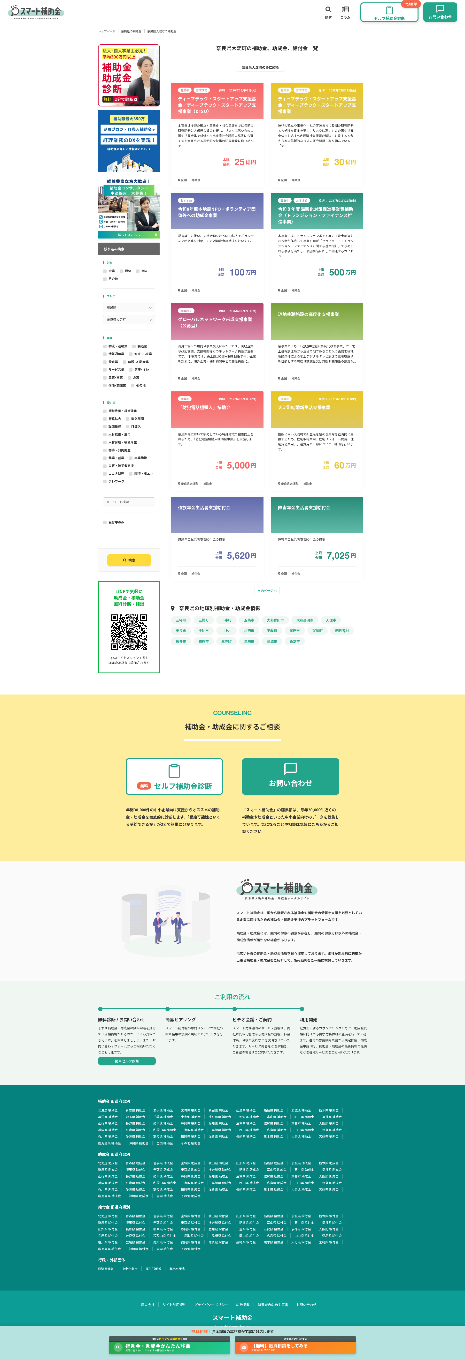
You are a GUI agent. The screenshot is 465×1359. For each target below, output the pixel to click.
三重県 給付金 (246, 1229)
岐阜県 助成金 (163, 1176)
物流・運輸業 (117, 346)
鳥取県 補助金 (194, 1130)
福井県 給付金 (332, 1222)
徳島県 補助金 (332, 1130)
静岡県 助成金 (191, 1176)
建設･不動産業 (138, 361)
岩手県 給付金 (163, 1216)
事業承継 (140, 457)
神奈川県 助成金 (220, 1169)
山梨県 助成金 (108, 1176)
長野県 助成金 (135, 1176)
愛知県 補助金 (218, 1123)
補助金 (196, 180)
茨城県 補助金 (301, 1110)
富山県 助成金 (277, 1169)
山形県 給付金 (246, 1216)
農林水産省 (177, 1268)
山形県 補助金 (246, 1110)
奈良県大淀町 (189, 483)
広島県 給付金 (277, 1235)
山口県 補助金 (304, 1130)
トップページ (107, 31)
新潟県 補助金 (249, 1116)
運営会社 (148, 1304)
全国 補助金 (164, 1143)
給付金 (196, 573)
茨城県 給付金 (301, 1216)
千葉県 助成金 (163, 1169)
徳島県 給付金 (332, 1235)
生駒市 (249, 641)
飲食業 (113, 361)
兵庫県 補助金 (108, 1130)
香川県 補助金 (108, 1136)
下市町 (226, 620)
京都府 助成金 (301, 1176)
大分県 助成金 (301, 1189)
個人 (144, 271)
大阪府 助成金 (329, 1176)
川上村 (226, 630)
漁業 (136, 377)
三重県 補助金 (246, 1123)
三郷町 (204, 620)
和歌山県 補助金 (164, 1130)
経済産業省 (106, 1268)
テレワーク (116, 481)
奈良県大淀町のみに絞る (260, 67)
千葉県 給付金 (163, 1222)
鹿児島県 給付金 (109, 1249)
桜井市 (181, 641)
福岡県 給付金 (191, 1242)
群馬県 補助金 (108, 1116)
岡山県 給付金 (249, 1235)
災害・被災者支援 (121, 465)
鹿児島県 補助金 (109, 1143)
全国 (183, 180)
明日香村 (342, 630)
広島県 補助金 (277, 1130)
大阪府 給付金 (329, 1229)
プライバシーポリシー (211, 1304)
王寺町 (226, 641)
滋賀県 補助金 (273, 1123)
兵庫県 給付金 (108, 1235)
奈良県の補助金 (131, 31)
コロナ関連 (116, 473)
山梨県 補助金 (108, 1123)
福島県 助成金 (273, 1163)
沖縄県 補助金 (138, 1143)
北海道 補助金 (108, 1110)
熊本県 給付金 (273, 1242)
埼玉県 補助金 (135, 1116)
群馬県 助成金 (108, 1169)
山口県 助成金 (304, 1182)
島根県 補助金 (221, 1130)
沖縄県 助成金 (138, 1196)
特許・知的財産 (119, 450)
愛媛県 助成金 (135, 1189)
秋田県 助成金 (218, 1163)
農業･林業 (115, 377)
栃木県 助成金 (329, 1163)
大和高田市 (304, 620)
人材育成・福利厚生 (122, 442)
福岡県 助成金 (191, 1189)
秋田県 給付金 (218, 1216)
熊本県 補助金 (273, 1136)
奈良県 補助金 (135, 1130)
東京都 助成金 (191, 1169)
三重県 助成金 (246, 1176)
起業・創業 (116, 457)
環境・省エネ (143, 473)
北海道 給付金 (108, 1216)
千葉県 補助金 (163, 1116)
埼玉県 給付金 (135, 1222)
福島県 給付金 (273, 1216)
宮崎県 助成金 (329, 1189)
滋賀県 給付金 (273, 1229)
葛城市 (272, 641)
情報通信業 (116, 353)
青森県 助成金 (135, 1163)
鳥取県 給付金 (194, 1235)
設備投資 (114, 426)
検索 (131, 560)
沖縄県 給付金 (138, 1249)
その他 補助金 (191, 1143)
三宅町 (181, 620)
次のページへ (267, 590)
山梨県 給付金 (108, 1229)
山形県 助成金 (246, 1163)
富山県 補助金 (277, 1116)
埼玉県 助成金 (135, 1169)
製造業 (142, 346)
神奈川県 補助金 (220, 1116)
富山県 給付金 (277, 1222)
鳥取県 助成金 (194, 1182)
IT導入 (136, 426)
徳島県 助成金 (332, 1182)
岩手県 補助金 (163, 1110)
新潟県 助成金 (249, 1169)
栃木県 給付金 (329, 1216)
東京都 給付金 (191, 1222)
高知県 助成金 (163, 1189)
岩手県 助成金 (163, 1163)
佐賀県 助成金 (218, 1189)
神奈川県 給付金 (220, 1222)
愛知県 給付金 (218, 1229)
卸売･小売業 (143, 353)
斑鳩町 (317, 630)
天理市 (331, 620)
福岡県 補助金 (191, 1136)
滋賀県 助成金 (273, 1176)
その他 (113, 278)
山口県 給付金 (304, 1235)
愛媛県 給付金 (135, 1242)
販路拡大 (114, 418)
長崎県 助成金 (246, 1189)
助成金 (196, 290)
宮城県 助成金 (191, 1163)
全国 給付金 (164, 1249)
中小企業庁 (130, 1268)
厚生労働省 (153, 1268)
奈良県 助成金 (135, 1182)
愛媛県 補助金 (135, 1136)
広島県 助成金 (277, 1182)
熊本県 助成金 (273, 1189)
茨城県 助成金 (301, 1163)
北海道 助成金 (108, 1163)
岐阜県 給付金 (163, 1229)
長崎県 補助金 (246, 1136)
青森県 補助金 (135, 1110)
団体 (128, 271)
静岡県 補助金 (191, 1123)
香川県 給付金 (108, 1242)
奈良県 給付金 (135, 1235)
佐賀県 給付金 (218, 1242)
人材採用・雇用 (119, 434)
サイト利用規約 (174, 1304)
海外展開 (137, 418)
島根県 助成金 (221, 1182)
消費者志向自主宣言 (273, 1304)
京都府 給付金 (301, 1229)
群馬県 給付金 (108, 1222)
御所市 (295, 630)
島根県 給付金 (221, 1235)
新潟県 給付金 (249, 1222)
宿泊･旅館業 (117, 385)
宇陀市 (204, 630)
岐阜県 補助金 (163, 1123)
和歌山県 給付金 (164, 1235)
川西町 (249, 630)
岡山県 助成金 (249, 1182)
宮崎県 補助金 (329, 1136)
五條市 (249, 620)
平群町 (272, 630)
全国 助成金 (164, 1196)
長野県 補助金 (135, 1123)
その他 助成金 (191, 1196)
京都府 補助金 (301, 1123)
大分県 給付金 (301, 1242)
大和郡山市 (275, 620)
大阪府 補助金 (329, 1123)
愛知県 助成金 (218, 1176)
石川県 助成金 (304, 1169)
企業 (111, 271)
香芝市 (295, 641)
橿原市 (204, 641)
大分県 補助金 (301, 1136)
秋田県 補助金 (218, 1110)
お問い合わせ (306, 1304)
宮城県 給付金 (191, 1216)
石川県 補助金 (304, 1116)
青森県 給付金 (135, 1216)
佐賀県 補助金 (218, 1136)
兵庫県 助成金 (108, 1182)
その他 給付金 (191, 1249)
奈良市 (181, 630)
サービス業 (116, 369)
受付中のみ (116, 522)
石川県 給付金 (304, 1222)
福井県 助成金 (332, 1169)
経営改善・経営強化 (122, 410)
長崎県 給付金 (246, 1242)
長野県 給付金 (135, 1229)
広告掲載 (243, 1304)
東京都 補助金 (191, 1116)
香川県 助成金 (108, 1189)
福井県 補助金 (332, 1116)
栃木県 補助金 (329, 1110)
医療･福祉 (141, 369)
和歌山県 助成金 (164, 1182)
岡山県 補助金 (249, 1130)
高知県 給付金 (163, 1242)
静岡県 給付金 (191, 1229)
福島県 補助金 (273, 1110)
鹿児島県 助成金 (109, 1196)
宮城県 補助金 (191, 1110)
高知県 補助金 (163, 1136)
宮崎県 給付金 (329, 1242)
